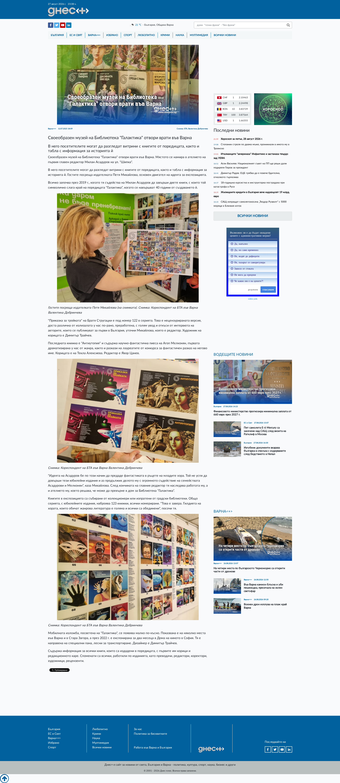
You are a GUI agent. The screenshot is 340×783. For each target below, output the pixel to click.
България (57, 35)
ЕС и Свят (76, 35)
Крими (165, 35)
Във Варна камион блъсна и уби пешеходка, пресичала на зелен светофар (263, 587)
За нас (138, 729)
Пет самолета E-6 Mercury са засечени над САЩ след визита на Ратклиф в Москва (265, 430)
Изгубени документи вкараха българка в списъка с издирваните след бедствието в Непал (265, 450)
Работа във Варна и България (153, 747)
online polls (252, 299)
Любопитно (146, 35)
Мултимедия (199, 35)
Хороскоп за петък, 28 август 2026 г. (242, 139)
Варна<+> (94, 35)
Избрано (112, 35)
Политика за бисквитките (150, 733)
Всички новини (225, 35)
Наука (180, 35)
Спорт (128, 35)
